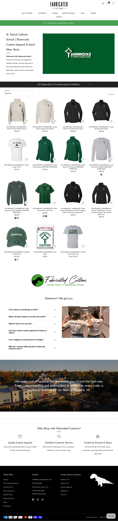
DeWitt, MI (64, 491)
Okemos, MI (65, 483)
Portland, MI (65, 479)
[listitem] (59, 23)
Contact (59, 17)
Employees (7, 506)
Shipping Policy (8, 498)
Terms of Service (9, 491)
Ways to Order (27, 13)
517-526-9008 (37, 483)
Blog (5, 502)
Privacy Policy (8, 487)
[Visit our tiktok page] (42, 499)
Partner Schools (68, 13)
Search (5, 479)
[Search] (113, 3)
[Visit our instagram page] (37, 499)
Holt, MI (63, 494)
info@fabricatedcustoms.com (42, 479)
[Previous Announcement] (29, 84)
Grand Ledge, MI (66, 487)
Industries (42, 13)
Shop (82, 13)
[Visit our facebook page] (33, 499)
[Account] (103, 3)
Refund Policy (8, 494)
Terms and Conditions (10, 483)
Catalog (55, 13)
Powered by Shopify (91, 517)
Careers (93, 13)
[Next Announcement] (88, 84)
